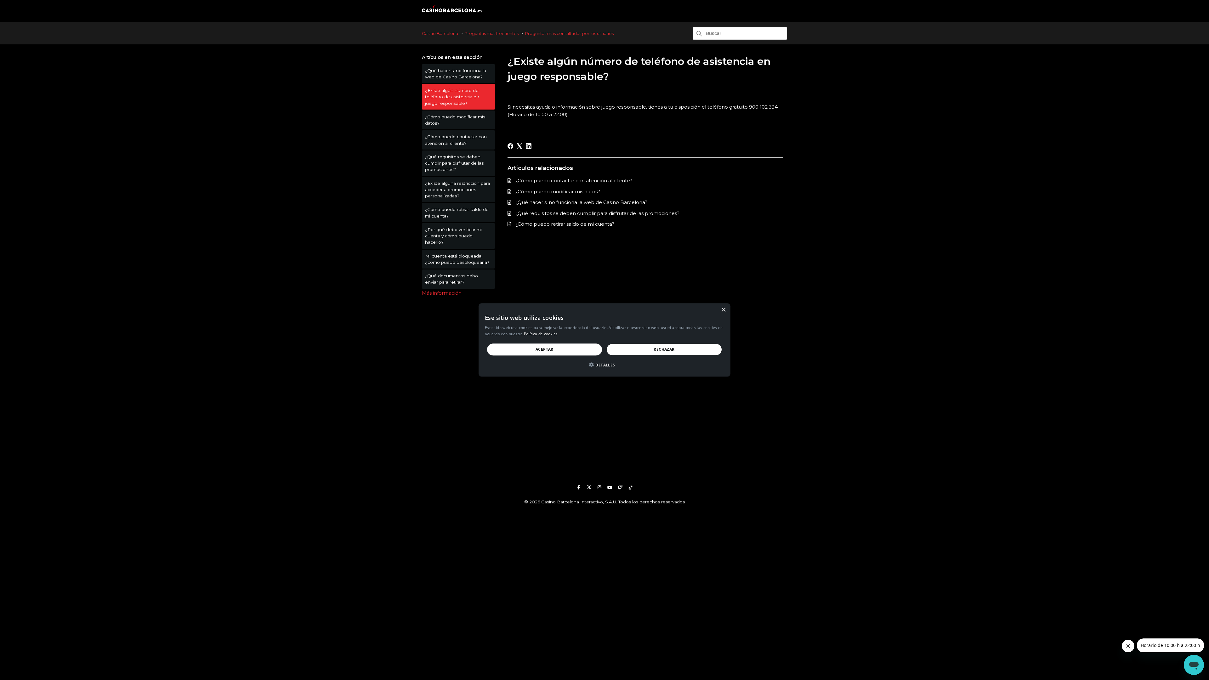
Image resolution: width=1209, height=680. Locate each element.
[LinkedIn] (528, 146)
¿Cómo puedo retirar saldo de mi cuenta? (457, 212)
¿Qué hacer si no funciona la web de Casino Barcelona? (455, 73)
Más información (442, 293)
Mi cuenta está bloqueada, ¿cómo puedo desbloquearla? (457, 259)
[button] (604, 365)
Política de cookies (541, 334)
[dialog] (604, 340)
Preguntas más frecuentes (492, 33)
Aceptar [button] (544, 349)
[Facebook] (510, 146)
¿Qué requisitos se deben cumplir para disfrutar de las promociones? (454, 163)
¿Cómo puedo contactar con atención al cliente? (456, 139)
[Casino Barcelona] (452, 13)
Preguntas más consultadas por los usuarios (569, 33)
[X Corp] (519, 146)
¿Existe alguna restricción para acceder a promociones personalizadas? (457, 190)
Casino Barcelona (440, 33)
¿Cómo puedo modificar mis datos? (455, 120)
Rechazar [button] (664, 349)
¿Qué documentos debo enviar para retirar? (451, 279)
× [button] (723, 310)
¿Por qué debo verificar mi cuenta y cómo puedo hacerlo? (453, 236)
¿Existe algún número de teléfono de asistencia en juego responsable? (452, 97)
